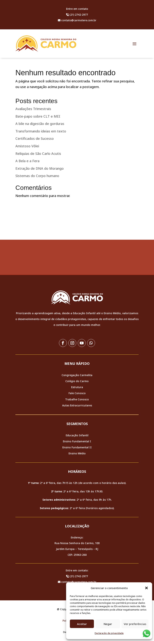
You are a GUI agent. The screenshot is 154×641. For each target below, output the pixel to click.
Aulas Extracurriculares (77, 405)
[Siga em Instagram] (72, 343)
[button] (146, 588)
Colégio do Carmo (77, 381)
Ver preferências (135, 624)
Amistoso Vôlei (27, 146)
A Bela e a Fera (27, 161)
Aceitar (82, 624)
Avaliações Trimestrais (33, 108)
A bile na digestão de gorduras (39, 123)
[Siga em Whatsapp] (91, 343)
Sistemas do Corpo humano (37, 175)
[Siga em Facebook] (63, 343)
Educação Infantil (77, 435)
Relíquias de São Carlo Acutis (38, 153)
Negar (108, 624)
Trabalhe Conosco (77, 399)
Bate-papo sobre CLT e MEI (37, 116)
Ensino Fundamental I (77, 441)
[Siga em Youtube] (82, 343)
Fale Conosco (77, 393)
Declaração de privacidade (109, 633)
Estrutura (77, 387)
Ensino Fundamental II (77, 447)
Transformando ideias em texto (40, 131)
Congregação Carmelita (77, 375)
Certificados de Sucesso (34, 138)
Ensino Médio (77, 453)
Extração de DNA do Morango (39, 168)
